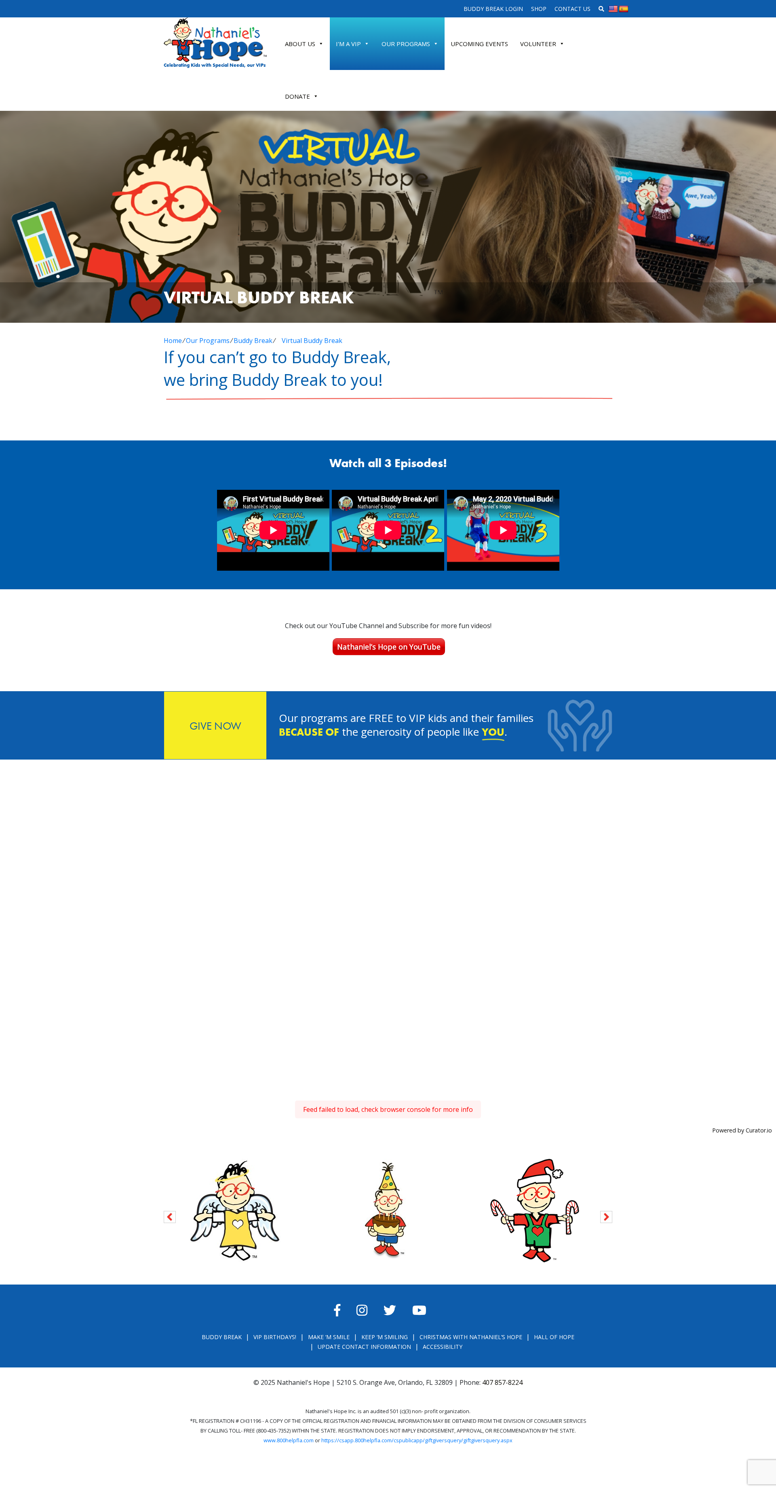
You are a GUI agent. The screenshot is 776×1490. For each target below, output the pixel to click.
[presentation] (170, 1215)
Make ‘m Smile (329, 1337)
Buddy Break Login (493, 9)
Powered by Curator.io (742, 1130)
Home (173, 340)
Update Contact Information (364, 1346)
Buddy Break (253, 340)
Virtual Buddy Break (312, 340)
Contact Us (572, 9)
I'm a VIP (348, 44)
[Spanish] (623, 9)
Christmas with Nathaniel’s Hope (471, 1337)
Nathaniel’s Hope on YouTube (389, 647)
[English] (613, 9)
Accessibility (442, 1346)
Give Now (215, 726)
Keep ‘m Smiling (384, 1337)
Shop (538, 9)
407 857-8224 (502, 1382)
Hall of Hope (554, 1337)
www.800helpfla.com (289, 1440)
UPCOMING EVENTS (479, 44)
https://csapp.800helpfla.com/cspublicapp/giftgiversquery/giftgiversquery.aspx (416, 1440)
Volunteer (538, 44)
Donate (297, 96)
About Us (300, 44)
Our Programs (406, 44)
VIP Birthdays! (274, 1337)
